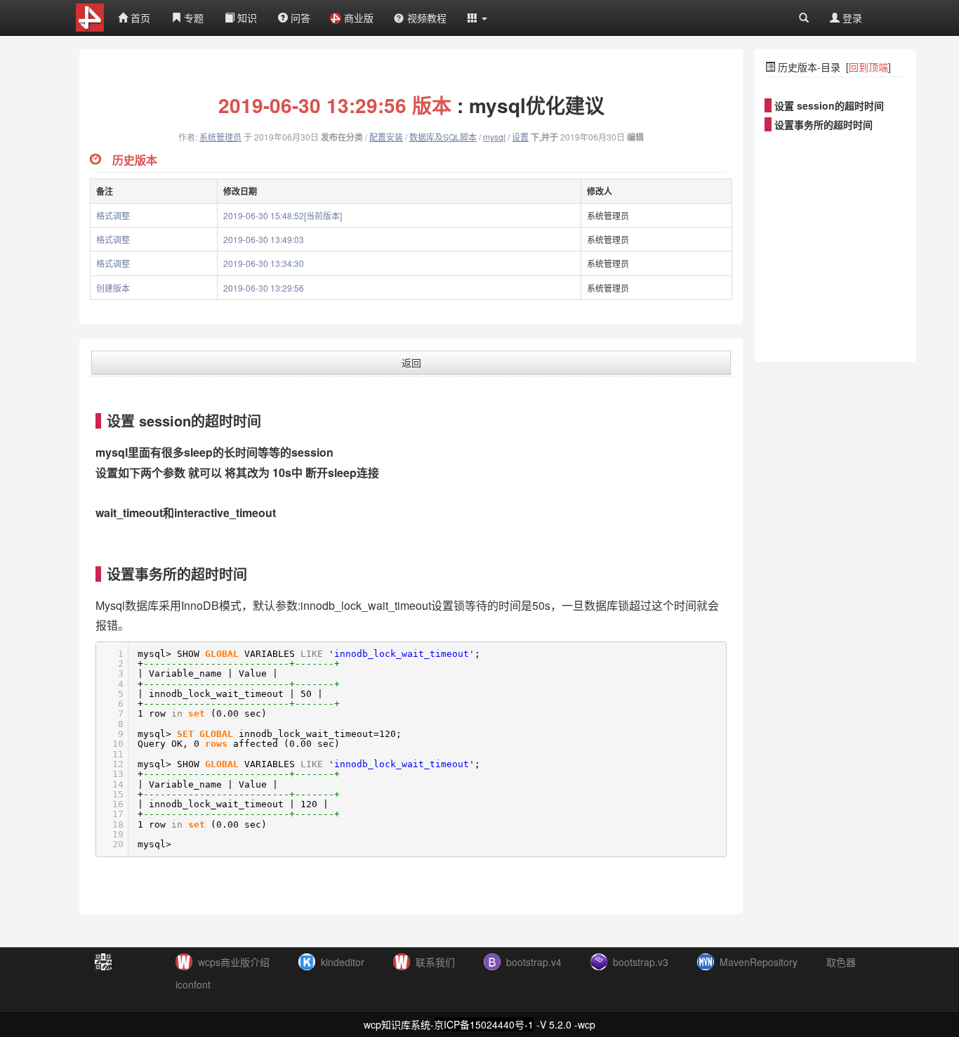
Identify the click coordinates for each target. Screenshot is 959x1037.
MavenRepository (759, 962)
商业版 (358, 18)
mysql (494, 137)
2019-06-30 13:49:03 (263, 239)
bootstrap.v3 (640, 962)
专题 (192, 18)
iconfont (193, 984)
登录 (851, 18)
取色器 (841, 962)
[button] (477, 17)
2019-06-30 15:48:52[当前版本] (282, 215)
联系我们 (435, 962)
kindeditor (342, 962)
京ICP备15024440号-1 (484, 1024)
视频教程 (427, 18)
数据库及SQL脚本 (443, 137)
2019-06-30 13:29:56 (263, 288)
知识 (245, 18)
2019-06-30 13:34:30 (263, 263)
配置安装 (386, 137)
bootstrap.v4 (534, 962)
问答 (299, 18)
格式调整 (113, 215)
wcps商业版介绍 (234, 962)
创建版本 (113, 288)
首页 (139, 18)
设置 (520, 137)
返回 (411, 363)
